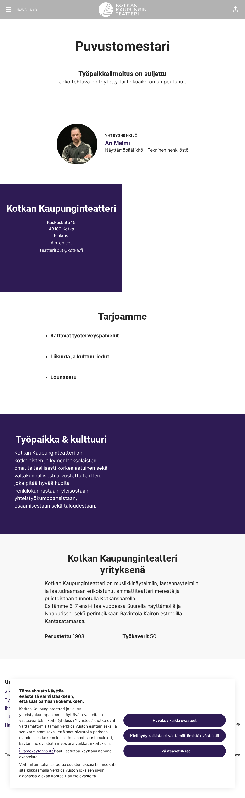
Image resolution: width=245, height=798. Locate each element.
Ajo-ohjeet (61, 242)
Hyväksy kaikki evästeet (175, 720)
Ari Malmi (117, 143)
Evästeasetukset (174, 751)
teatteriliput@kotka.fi (61, 250)
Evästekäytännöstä (36, 751)
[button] (235, 9)
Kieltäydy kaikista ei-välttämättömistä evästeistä (174, 735)
